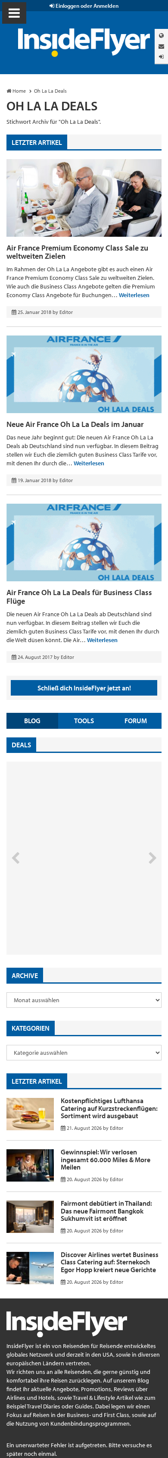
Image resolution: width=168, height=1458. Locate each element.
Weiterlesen (134, 295)
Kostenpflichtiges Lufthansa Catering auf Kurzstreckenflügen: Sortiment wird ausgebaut (109, 1108)
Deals (21, 744)
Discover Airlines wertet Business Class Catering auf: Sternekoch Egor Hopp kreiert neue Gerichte (110, 1262)
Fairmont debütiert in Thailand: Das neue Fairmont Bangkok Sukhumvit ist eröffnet (106, 1211)
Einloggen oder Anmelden (86, 5)
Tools (84, 720)
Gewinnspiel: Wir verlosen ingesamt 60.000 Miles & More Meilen (105, 1159)
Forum (135, 720)
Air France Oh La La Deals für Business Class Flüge (79, 596)
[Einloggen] (161, 56)
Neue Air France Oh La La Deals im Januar (74, 424)
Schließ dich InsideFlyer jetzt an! (84, 688)
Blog (32, 720)
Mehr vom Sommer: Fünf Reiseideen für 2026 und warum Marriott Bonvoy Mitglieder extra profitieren (70, 918)
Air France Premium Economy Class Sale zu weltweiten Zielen (77, 252)
